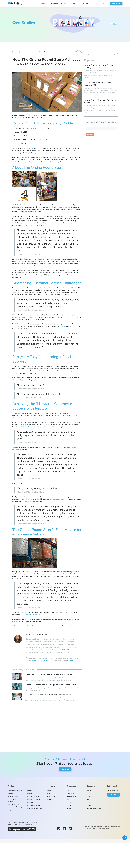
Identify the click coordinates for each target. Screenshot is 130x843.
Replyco (62, 326)
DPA (88, 796)
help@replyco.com (112, 791)
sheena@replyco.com (40, 661)
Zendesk (50, 799)
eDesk (49, 794)
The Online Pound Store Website (33, 128)
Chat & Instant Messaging (12, 800)
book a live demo (46, 626)
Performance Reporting (15, 807)
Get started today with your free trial (25, 626)
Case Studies (25, 52)
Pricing (74, 3)
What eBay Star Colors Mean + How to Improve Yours (48, 675)
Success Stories (72, 796)
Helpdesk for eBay (33, 796)
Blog (68, 799)
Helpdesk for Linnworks (34, 808)
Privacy (89, 799)
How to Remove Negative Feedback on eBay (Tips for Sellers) (99, 66)
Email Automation (13, 796)
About (89, 791)
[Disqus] (65, 727)
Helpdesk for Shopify (33, 805)
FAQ (68, 791)
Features (43, 3)
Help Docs (70, 794)
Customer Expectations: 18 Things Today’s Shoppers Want (50, 685)
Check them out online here (31, 614)
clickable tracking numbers (59, 499)
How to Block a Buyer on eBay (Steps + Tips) (100, 101)
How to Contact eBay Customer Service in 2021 (97, 84)
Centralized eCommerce (15, 791)
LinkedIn (70, 661)
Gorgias (49, 791)
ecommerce (41, 69)
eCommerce (29, 148)
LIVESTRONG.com (67, 650)
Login (104, 3)
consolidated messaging (32, 427)
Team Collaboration (14, 804)
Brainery (63, 3)
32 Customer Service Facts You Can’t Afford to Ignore (48, 695)
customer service (31, 69)
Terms (89, 802)
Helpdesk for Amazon (34, 799)
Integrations (53, 3)
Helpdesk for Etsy (33, 802)
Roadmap (30, 794)
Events (69, 808)
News (69, 805)
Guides (69, 802)
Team (88, 794)
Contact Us (90, 805)
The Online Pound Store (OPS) (59, 157)
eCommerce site (63, 207)
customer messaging (18, 69)
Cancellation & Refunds (94, 808)
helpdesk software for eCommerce (24, 317)
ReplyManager (51, 796)
